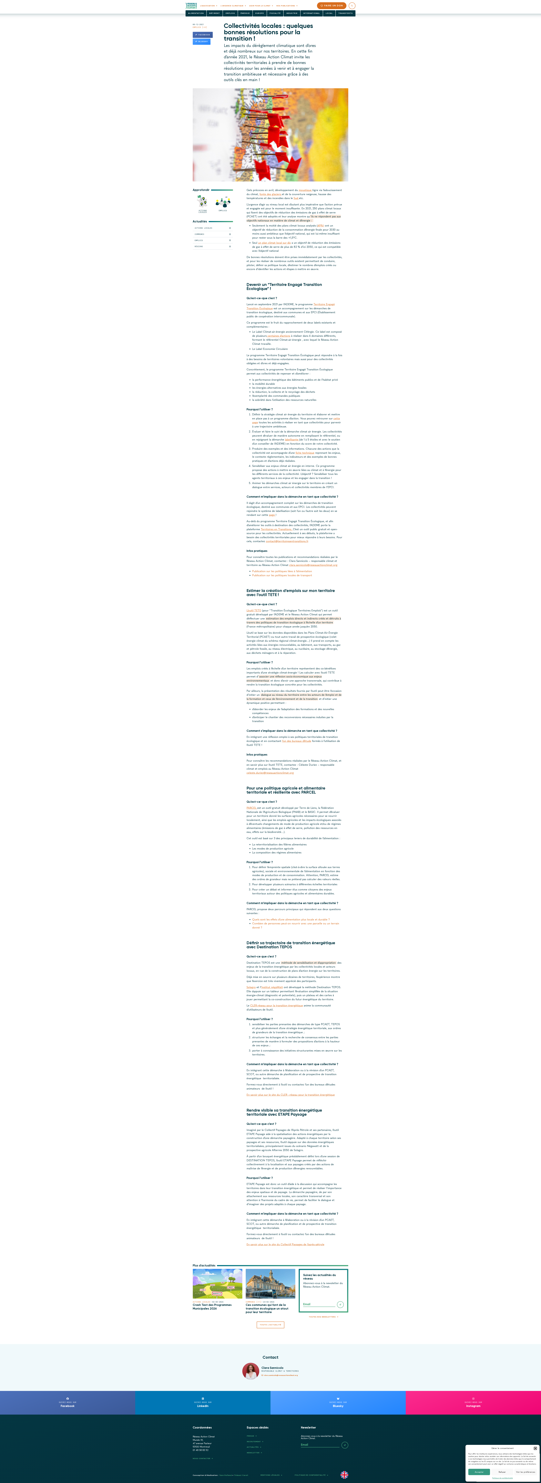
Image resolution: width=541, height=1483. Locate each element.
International (311, 13)
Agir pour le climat (259, 6)
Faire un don (333, 5)
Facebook (204, 35)
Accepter (479, 1472)
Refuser (502, 1472)
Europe (259, 13)
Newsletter (253, 1453)
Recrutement (254, 1442)
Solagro (251, 987)
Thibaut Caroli (241, 1475)
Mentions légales (270, 1475)
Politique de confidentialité (502, 1478)
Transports (345, 13)
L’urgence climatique (232, 6)
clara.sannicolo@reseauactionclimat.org (281, 1375)
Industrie (292, 13)
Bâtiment (214, 13)
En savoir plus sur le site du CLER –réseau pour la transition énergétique (291, 1094)
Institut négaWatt (272, 987)
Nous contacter (201, 1458)
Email (306, 1304)
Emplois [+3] (200, 27)
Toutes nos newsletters (322, 1317)
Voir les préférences (525, 1472)
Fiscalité (275, 13)
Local (329, 13)
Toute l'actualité (270, 1325)
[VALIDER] (340, 1304)
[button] (535, 1448)
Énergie (245, 13)
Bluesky (203, 42)
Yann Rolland (225, 1475)
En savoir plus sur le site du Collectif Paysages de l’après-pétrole (285, 1244)
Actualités (253, 1447)
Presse (250, 1436)
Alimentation (196, 13)
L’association (207, 6)
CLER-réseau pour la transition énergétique (276, 1005)
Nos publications (285, 6)
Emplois (230, 13)
